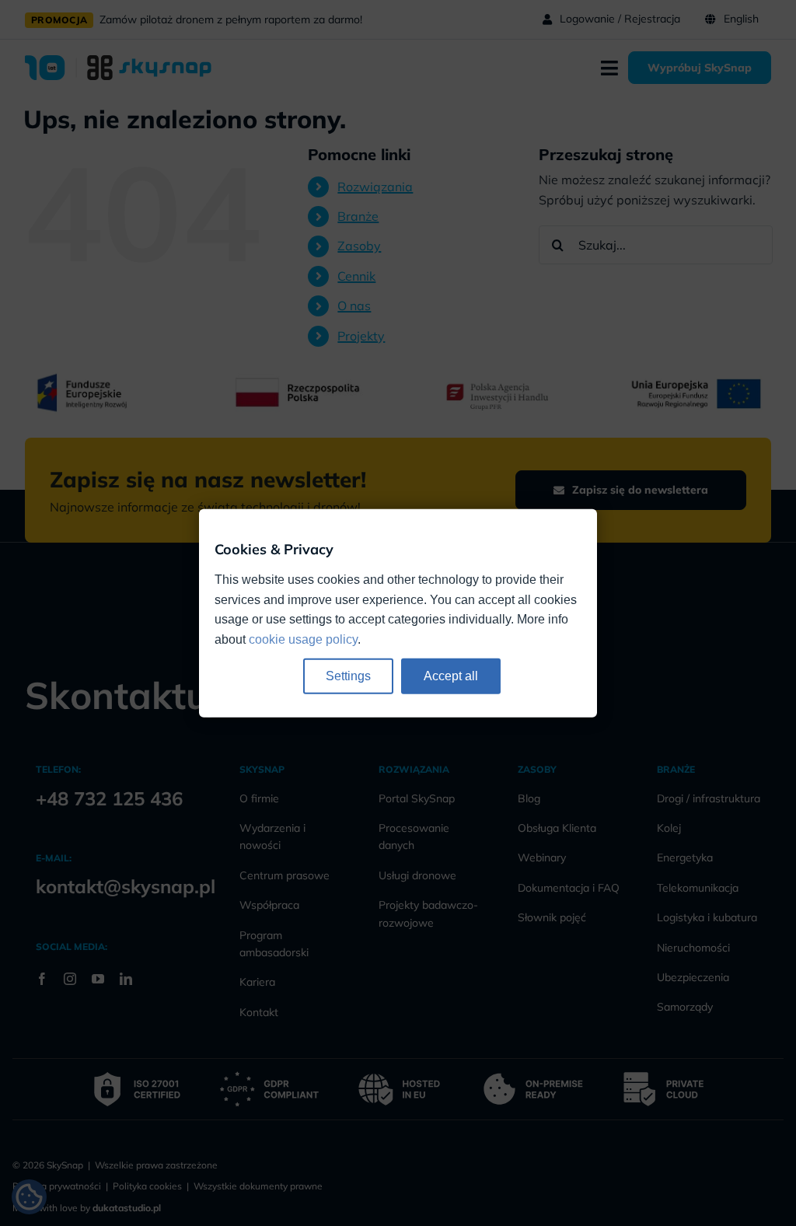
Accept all (451, 676)
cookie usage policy (303, 639)
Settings (348, 676)
